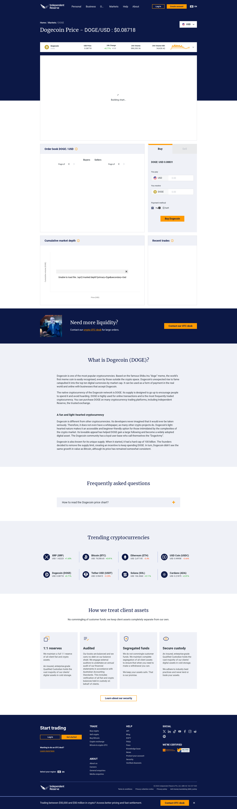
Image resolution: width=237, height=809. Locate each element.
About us (93, 763)
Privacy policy (162, 789)
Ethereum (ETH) (139, 555)
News (128, 752)
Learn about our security (118, 698)
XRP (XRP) (58, 555)
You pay (154, 172)
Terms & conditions (125, 789)
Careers (93, 767)
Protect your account (135, 756)
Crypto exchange (97, 741)
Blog (128, 734)
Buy (160, 148)
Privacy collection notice (144, 789)
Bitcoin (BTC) (98, 555)
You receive (156, 186)
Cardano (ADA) (178, 573)
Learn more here (47, 751)
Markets (52, 22)
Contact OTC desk (175, 802)
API (127, 731)
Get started (72, 737)
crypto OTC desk (92, 329)
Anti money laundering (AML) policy (183, 789)
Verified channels (133, 763)
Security (129, 759)
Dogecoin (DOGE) (61, 573)
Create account (176, 6)
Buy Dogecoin (172, 218)
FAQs (128, 741)
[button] (188, 24)
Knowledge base (133, 749)
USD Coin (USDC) (179, 555)
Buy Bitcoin (95, 738)
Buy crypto (94, 731)
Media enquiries (97, 774)
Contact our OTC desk (181, 325)
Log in (158, 6)
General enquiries (97, 770)
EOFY (128, 738)
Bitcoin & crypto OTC (99, 745)
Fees (128, 745)
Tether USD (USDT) (101, 573)
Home (43, 22)
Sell (184, 148)
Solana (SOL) (138, 573)
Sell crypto (94, 734)
